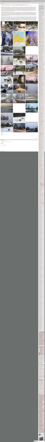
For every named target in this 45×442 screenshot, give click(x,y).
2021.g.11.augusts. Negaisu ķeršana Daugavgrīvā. (41, 82)
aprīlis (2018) (40, 265)
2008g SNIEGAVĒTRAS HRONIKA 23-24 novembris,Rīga (41, 23)
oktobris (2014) (40, 290)
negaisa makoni (41, 410)
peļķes (40, 414)
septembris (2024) (40, 219)
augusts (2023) (40, 227)
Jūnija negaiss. (41, 133)
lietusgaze (40, 407)
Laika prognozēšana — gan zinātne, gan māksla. (41, 123)
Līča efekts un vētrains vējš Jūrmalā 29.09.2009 (41, 116)
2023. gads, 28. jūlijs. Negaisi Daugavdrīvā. (40, 87)
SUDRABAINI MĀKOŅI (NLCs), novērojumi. (40, 182)
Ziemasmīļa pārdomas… (40, 200)
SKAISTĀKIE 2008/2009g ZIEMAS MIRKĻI (41, 165)
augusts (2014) (40, 291)
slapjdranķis (41, 426)
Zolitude (42, 432)
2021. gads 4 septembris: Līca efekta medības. (41, 79)
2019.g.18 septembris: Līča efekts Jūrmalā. (41, 62)
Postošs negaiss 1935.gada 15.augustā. (40, 157)
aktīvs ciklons (14, 5)
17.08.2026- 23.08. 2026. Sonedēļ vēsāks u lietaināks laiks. (41, 357)
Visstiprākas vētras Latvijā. (41, 196)
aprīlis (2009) (40, 329)
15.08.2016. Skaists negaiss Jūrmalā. (40, 17)
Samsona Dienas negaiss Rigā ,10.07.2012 (41, 160)
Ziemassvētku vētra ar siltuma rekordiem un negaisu (41, 201)
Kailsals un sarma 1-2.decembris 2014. (40, 118)
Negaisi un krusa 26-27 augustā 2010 (40, 137)
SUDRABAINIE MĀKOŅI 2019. (41, 186)
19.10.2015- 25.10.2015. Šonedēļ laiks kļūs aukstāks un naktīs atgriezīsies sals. (41, 20)
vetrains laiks (27, 5)
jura (43, 337)
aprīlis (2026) (40, 208)
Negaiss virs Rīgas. (40, 145)
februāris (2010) (40, 323)
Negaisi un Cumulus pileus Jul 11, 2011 (41, 177)
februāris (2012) (40, 309)
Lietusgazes (41, 408)
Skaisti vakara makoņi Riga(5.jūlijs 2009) (40, 166)
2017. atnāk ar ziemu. (40, 31)
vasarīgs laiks (40, 430)
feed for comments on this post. (4, 141)
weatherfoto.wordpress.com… (41, 365)
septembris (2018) (40, 262)
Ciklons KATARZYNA (40, 105)
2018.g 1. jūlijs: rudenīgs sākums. (41, 43)
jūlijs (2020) (40, 249)
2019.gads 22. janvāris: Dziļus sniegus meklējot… (41, 66)
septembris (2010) (40, 319)
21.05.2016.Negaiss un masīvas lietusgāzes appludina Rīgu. (41, 94)
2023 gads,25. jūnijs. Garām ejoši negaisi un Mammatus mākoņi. (41, 85)
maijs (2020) (40, 250)
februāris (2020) (40, 252)
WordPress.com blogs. (2, 151)
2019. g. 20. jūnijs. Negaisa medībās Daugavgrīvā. (41, 56)
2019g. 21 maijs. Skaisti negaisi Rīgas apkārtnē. (41, 70)
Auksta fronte (42, 334)
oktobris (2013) (40, 297)
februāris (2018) (40, 266)
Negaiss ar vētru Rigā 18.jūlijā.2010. (40, 143)
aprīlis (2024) (40, 222)
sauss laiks (40, 420)
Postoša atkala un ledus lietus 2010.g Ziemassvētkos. (41, 155)
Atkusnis (16, 5)
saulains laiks (42, 342)
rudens (40, 416)
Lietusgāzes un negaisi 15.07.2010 (41, 129)
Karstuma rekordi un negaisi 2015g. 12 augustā (41, 119)
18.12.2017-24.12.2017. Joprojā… (41, 351)
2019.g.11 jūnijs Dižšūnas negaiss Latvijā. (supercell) (41, 61)
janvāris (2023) (40, 231)
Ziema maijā (40, 197)
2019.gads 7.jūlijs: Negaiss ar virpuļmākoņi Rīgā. (41, 67)
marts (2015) (40, 287)
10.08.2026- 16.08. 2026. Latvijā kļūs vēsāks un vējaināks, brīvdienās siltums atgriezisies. (41, 358)
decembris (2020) (40, 246)
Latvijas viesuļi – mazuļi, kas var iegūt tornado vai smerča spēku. (41, 195)
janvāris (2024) (40, 224)
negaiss (43, 411)
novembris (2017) (40, 268)
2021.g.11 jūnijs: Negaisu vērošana (40, 81)
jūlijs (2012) (40, 306)
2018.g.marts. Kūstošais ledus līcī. (41, 50)
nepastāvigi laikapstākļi (40, 412)
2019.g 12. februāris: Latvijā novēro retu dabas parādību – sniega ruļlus (41, 58)
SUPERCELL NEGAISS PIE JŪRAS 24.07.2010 (41, 188)
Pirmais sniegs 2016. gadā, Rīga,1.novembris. (41, 154)
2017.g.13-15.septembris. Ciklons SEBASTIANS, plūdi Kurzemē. (41, 35)
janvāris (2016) (40, 281)
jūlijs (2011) (40, 313)
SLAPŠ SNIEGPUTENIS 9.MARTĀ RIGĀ (40, 169)
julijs (39, 404)
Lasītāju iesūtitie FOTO (41, 12)
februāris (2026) (40, 209)
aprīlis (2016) (40, 279)
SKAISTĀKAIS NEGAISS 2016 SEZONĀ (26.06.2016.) (41, 164)
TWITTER (40, 375)
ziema (39, 345)
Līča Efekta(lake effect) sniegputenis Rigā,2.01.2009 (41, 124)
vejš (10, 5)
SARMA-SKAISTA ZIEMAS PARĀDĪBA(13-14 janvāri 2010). (41, 161)
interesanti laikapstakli (41, 337)
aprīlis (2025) (40, 215)
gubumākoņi (40, 403)
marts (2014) (40, 294)
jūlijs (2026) (40, 206)
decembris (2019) (40, 253)
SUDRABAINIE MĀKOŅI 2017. (42, 185)
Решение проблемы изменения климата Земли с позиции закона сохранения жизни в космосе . (41, 203)
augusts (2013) (40, 298)
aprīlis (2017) (40, 272)
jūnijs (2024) (40, 221)
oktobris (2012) (40, 304)
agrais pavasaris (41, 394)
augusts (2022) (40, 234)
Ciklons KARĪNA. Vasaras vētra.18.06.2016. (41, 104)
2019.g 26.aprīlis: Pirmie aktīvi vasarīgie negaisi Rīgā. (41, 59)
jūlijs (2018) (40, 263)
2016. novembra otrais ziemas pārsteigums (40, 29)
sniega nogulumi (2, 5)
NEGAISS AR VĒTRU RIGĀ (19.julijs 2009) (41, 142)
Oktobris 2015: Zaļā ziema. (41, 148)
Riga (18, 5)
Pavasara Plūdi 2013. (40, 151)
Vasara (39, 344)
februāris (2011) (40, 316)
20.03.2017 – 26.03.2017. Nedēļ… (42, 353)
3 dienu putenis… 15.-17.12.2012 (41, 97)
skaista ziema (41, 425)
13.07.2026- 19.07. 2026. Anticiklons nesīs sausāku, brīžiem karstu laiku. (41, 387)
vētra (42, 431)
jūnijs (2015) (40, 285)
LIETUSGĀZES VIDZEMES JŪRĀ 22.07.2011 (41, 176)
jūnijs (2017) (40, 271)
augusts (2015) (40, 284)
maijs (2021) (40, 243)
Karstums (40, 405)
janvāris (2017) (40, 274)
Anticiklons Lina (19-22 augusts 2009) (40, 98)
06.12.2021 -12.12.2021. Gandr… (41, 347)
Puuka (41, 352)
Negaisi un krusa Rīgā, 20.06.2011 (40, 178)
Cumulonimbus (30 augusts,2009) (40, 122)
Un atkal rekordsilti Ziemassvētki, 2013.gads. (41, 189)
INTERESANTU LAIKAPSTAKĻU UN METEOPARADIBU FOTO (16, 1)
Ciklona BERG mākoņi (40, 103)
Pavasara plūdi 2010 (40, 150)
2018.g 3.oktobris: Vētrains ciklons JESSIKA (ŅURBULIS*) (41, 46)
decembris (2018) (40, 260)
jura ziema (42, 404)
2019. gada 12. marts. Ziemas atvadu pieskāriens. (41, 57)
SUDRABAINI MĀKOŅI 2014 (42, 184)
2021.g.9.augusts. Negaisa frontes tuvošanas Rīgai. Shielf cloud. (41, 83)
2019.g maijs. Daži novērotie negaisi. (40, 60)
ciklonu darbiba (40, 402)
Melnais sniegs (40, 131)
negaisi (41, 341)
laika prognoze (41, 338)
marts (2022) (40, 237)
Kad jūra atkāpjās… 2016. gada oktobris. (41, 117)
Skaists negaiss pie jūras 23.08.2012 (40, 167)
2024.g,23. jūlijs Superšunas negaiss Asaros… (41, 92)
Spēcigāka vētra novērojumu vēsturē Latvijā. (41, 174)
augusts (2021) (40, 241)
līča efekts (40, 409)
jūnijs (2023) (40, 228)
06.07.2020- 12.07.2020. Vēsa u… (42, 349)
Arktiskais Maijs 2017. (40, 99)
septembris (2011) (40, 312)
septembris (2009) (40, 326)
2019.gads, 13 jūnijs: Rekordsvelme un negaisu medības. (41, 68)
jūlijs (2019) (40, 256)
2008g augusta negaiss (40, 22)
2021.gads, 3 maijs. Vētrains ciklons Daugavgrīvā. (41, 84)
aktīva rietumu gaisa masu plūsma (41, 331)
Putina (39, 415)
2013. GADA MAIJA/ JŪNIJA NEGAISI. (40, 26)
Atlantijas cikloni (40, 397)
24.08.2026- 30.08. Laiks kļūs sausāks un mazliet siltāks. (41, 381)
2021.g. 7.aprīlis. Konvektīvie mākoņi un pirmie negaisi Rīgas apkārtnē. (41, 80)
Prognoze (43, 341)
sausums (40, 421)
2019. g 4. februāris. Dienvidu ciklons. (40, 55)
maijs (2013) (40, 300)
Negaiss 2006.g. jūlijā (40, 141)
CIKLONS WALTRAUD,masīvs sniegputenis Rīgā (41, 107)
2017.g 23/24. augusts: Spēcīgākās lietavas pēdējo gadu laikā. (41, 33)
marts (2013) (40, 301)
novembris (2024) (40, 218)
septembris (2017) (40, 269)
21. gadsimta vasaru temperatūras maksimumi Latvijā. (41, 93)
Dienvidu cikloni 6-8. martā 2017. (41, 109)
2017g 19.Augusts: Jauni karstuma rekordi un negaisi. (41, 36)
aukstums (40, 335)
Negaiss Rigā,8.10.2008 (40, 144)
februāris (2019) (40, 259)
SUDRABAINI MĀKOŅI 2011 (42, 183)
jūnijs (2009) (40, 328)
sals (19, 5)
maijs (42, 409)
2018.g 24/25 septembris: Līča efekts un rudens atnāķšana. (41, 45)
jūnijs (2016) (40, 278)
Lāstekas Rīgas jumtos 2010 (41, 125)
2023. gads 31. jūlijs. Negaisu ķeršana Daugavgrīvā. (41, 86)
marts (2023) (40, 230)
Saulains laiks (41, 419)
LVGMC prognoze (41, 340)
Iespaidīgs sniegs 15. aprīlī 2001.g (41, 111)
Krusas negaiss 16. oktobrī (42, 173)
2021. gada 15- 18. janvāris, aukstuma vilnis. (41, 78)
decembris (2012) (40, 303)
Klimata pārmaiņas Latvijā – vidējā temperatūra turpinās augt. (41, 120)
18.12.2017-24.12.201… (41, 350)
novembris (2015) (40, 282)
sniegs (9, 5)
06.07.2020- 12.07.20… (41, 348)
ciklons (42, 335)
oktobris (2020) (40, 247)
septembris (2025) (40, 212)
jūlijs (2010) (40, 320)
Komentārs (36, 149)
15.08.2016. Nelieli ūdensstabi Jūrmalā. (40, 16)
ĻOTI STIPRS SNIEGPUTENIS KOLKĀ (40, 130)
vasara (41, 429)
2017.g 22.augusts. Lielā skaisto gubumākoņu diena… (41, 32)
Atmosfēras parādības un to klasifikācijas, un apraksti (41, 101)
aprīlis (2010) (40, 322)
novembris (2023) (40, 225)
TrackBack (10, 141)
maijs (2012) (40, 307)
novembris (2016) (40, 275)
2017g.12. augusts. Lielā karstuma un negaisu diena (41, 37)
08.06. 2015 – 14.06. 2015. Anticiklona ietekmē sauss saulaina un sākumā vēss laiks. (41, 14)
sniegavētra (7, 5)
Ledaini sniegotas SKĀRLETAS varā (40, 126)
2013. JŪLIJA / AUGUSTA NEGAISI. (40, 27)
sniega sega (5, 5)
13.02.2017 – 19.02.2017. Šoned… (42, 354)
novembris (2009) (40, 325)
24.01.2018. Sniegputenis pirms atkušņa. (41, 95)
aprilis (40, 396)
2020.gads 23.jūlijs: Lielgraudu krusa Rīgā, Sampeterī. (41, 77)
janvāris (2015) (40, 288)
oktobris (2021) (40, 240)
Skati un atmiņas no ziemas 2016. (41, 168)
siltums (20, 5)
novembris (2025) (40, 211)
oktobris (40, 413)
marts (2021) (40, 244)
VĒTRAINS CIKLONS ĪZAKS (41, 193)
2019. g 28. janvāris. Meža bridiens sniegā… (41, 54)
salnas (40, 417)
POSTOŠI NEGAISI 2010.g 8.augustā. (40, 156)
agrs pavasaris (40, 331)
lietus (43, 339)
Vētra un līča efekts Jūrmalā (41, 192)
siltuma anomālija (40, 422)
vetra (24, 5)
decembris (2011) (40, 310)
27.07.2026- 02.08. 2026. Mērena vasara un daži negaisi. (41, 385)
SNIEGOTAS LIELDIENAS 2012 (41, 172)
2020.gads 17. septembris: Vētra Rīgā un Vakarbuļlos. (41, 76)
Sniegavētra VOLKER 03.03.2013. (41, 171)
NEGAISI (40, 411)
